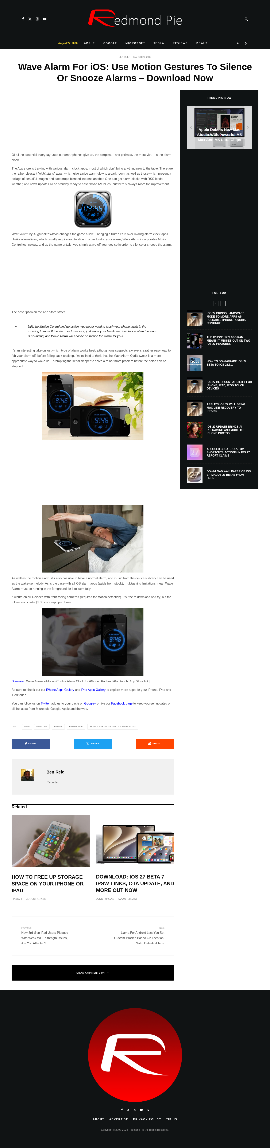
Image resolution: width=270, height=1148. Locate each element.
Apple (89, 43)
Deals (202, 43)
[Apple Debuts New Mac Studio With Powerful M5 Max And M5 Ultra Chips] (219, 127)
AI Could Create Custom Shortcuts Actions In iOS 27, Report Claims (229, 452)
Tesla (159, 43)
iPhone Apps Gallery (60, 689)
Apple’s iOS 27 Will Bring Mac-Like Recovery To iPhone (226, 407)
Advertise (118, 1119)
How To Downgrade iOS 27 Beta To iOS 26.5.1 (226, 363)
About (98, 1119)
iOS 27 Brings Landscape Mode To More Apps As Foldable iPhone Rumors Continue (226, 318)
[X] (30, 19)
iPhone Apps (76, 727)
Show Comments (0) (90, 972)
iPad (28, 727)
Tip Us (171, 1119)
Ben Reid (124, 57)
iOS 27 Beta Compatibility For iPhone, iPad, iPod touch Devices (229, 385)
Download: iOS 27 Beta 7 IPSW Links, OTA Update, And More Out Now (135, 883)
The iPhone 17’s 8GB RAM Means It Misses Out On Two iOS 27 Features (228, 340)
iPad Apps (42, 727)
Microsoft (135, 43)
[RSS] (238, 43)
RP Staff (17, 899)
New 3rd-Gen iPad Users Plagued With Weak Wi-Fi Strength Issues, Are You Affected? (44, 935)
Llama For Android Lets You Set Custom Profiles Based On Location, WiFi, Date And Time (139, 935)
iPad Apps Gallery (93, 689)
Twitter (45, 703)
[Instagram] (37, 19)
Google (110, 43)
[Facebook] (23, 19)
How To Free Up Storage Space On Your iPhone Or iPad (48, 883)
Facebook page (121, 703)
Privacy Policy (147, 1119)
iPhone (58, 727)
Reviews (180, 43)
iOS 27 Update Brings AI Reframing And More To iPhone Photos (225, 430)
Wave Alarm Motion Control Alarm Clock (113, 727)
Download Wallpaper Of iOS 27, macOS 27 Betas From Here (229, 475)
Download (18, 681)
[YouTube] (45, 19)
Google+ (90, 703)
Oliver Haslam (105, 898)
